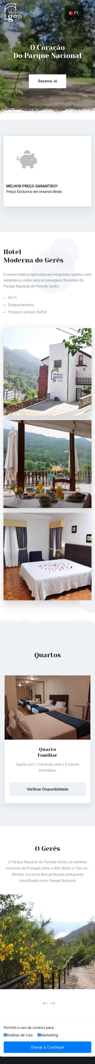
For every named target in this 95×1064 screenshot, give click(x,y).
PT (76, 13)
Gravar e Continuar (47, 1047)
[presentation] (45, 1003)
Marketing (49, 1035)
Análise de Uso (20, 1035)
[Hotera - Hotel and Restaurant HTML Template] (13, 12)
